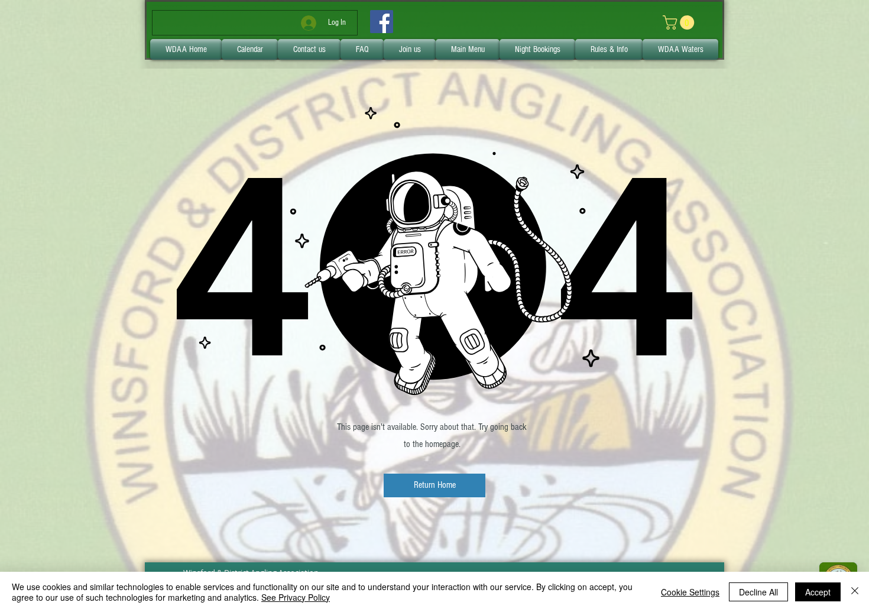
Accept (818, 592)
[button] (434, 485)
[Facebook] (381, 21)
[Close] (855, 592)
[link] (680, 22)
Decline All (758, 592)
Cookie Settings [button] (690, 592)
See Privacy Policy (295, 597)
